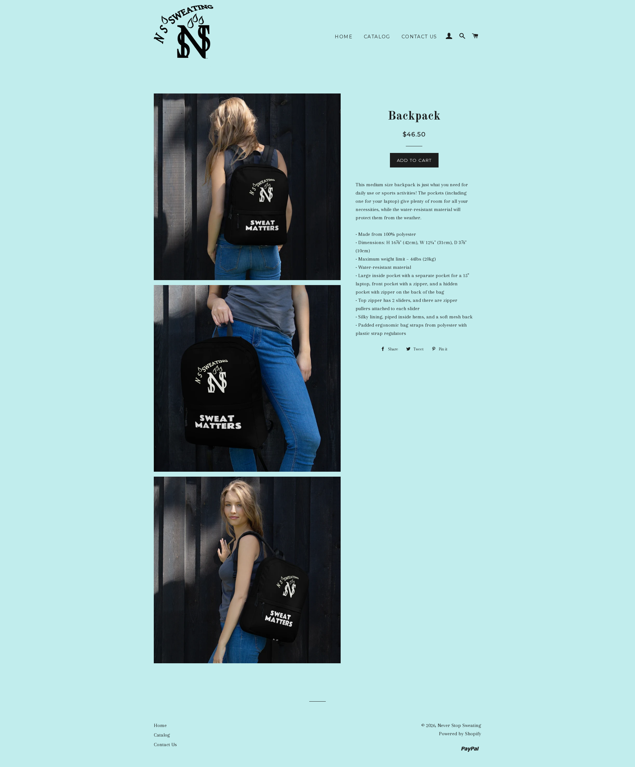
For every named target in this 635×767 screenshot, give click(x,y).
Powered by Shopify (460, 734)
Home (344, 37)
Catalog (377, 37)
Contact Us (419, 37)
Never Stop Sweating (459, 725)
